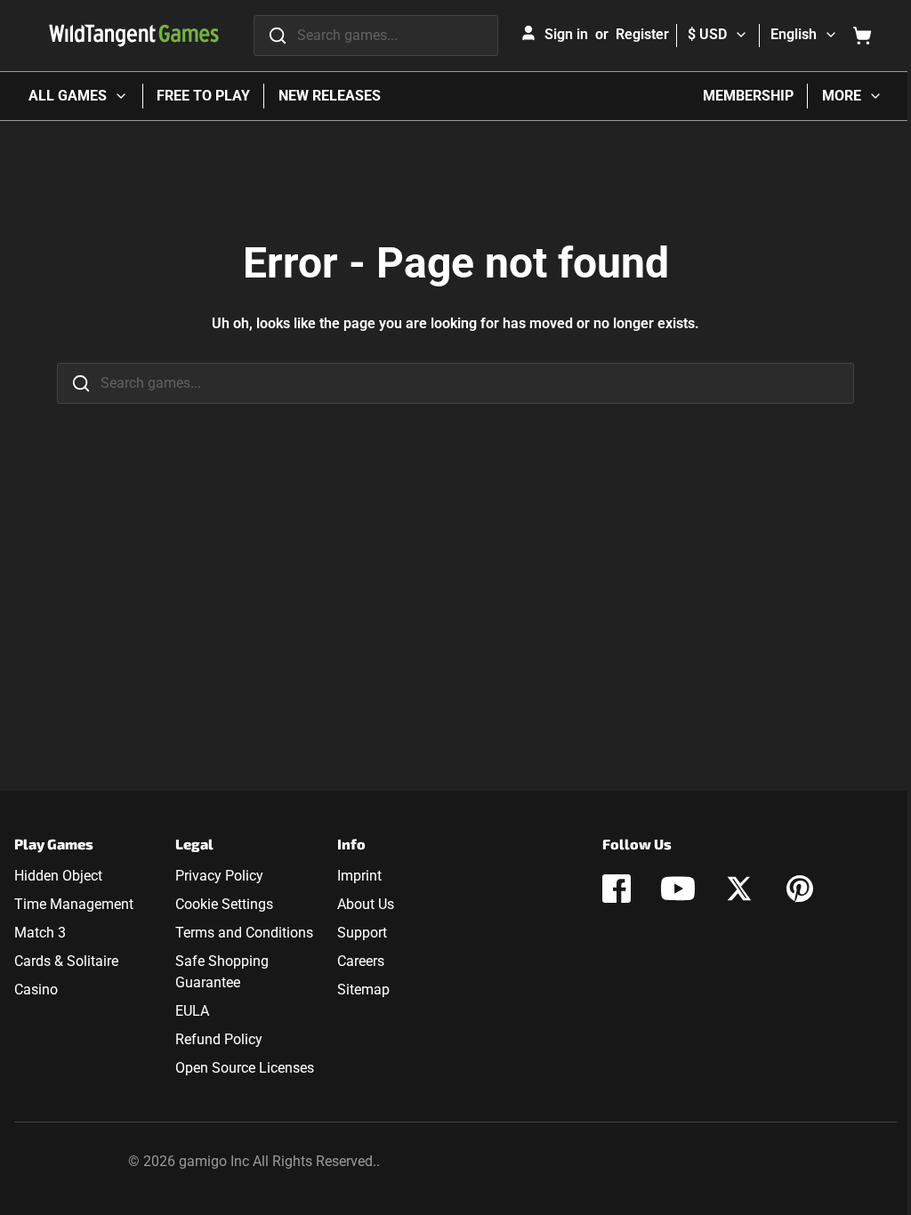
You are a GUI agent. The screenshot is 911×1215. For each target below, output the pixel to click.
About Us (365, 904)
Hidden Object (58, 875)
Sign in (566, 34)
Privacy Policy (219, 875)
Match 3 (40, 932)
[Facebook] (616, 888)
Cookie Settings (224, 904)
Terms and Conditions (244, 932)
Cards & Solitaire (66, 961)
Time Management (73, 904)
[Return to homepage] (133, 35)
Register (642, 34)
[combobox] (376, 35)
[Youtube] (678, 888)
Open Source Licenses (244, 1067)
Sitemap (363, 989)
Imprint (359, 875)
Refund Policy (218, 1039)
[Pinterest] (800, 889)
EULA (192, 1010)
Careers (360, 961)
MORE (841, 95)
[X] (739, 888)
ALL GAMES (67, 95)
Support (362, 932)
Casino (36, 989)
